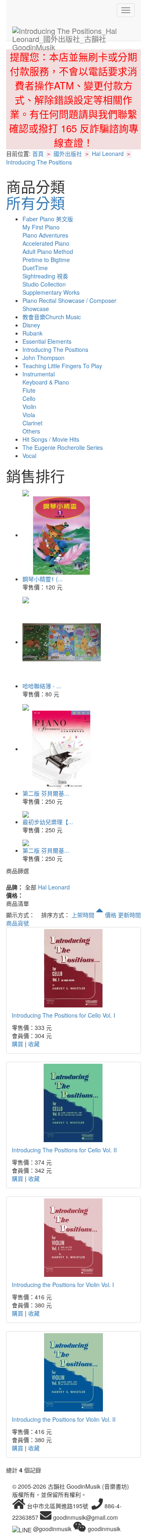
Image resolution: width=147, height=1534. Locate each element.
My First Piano (41, 227)
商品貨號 (17, 923)
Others (31, 431)
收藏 (34, 1044)
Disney (31, 325)
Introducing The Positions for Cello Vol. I (63, 1015)
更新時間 (129, 915)
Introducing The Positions (39, 162)
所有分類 (35, 202)
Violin (29, 406)
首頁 (38, 153)
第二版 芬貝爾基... (45, 793)
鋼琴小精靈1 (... (42, 579)
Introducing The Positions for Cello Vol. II (64, 1150)
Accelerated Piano (45, 243)
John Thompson (43, 357)
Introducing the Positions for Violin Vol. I (63, 1285)
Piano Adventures (45, 235)
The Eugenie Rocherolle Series (62, 447)
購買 (17, 1044)
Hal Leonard (108, 153)
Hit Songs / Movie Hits (50, 439)
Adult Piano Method (47, 251)
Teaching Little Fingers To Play (62, 366)
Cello (29, 398)
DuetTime (35, 268)
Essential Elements (46, 341)
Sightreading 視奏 (45, 276)
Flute (29, 390)
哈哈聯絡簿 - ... (41, 686)
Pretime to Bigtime (46, 260)
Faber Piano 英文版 (47, 219)
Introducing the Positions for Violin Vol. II (64, 1419)
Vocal (29, 455)
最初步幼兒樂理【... (47, 822)
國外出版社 (67, 153)
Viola (28, 415)
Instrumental (38, 374)
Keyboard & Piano (45, 382)
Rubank (32, 333)
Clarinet (32, 423)
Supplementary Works (51, 292)
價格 (110, 915)
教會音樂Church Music (51, 317)
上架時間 (83, 915)
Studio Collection (44, 284)
